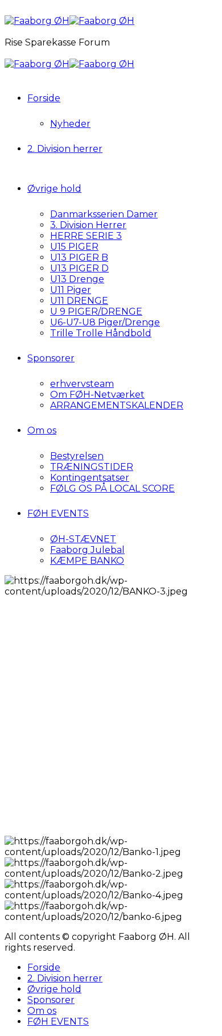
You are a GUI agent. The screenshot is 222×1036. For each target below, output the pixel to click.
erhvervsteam (82, 383)
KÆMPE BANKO (87, 560)
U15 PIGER (74, 246)
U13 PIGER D (79, 268)
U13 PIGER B (79, 257)
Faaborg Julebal (87, 549)
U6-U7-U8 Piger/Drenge (105, 322)
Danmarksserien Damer (104, 214)
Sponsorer (51, 358)
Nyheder (70, 123)
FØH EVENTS (58, 513)
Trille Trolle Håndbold (100, 333)
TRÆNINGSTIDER (91, 466)
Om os (41, 430)
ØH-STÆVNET (83, 539)
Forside (43, 98)
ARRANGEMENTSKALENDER (116, 405)
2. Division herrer (64, 148)
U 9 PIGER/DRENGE (96, 311)
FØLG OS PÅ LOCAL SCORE (112, 488)
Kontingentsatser (89, 477)
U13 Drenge (77, 279)
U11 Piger (70, 289)
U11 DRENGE (79, 300)
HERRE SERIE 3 (86, 235)
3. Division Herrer (88, 225)
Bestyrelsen (77, 456)
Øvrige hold (54, 188)
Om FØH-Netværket (97, 394)
